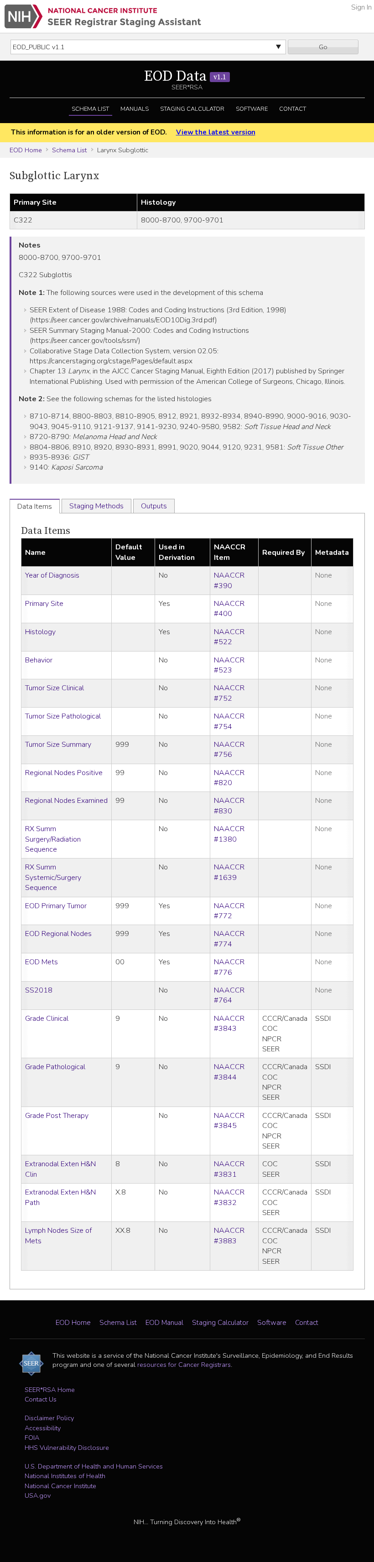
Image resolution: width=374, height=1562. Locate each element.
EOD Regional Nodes (58, 934)
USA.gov (38, 1495)
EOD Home (26, 150)
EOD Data (185, 76)
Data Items (45, 531)
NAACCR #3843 (229, 1024)
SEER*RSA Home (50, 1389)
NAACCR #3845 (229, 1121)
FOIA (32, 1437)
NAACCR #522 (229, 637)
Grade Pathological (55, 1067)
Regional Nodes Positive (64, 773)
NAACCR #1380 (229, 834)
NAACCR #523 (229, 665)
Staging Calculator (192, 109)
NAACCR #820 (229, 778)
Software (252, 109)
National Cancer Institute (60, 1485)
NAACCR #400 (229, 609)
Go (323, 47)
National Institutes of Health (65, 1475)
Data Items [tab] (34, 507)
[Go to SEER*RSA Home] (103, 16)
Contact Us (41, 1399)
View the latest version (215, 132)
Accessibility (43, 1428)
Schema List (90, 109)
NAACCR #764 (229, 995)
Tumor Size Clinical (54, 688)
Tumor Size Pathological (63, 716)
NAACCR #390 (229, 580)
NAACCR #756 (229, 750)
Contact (292, 109)
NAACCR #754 (229, 721)
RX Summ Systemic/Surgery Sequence (53, 877)
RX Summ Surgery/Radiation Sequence (53, 839)
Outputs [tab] (154, 506)
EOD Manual (164, 1322)
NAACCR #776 (229, 967)
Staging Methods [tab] (96, 506)
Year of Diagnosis (52, 575)
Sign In (361, 7)
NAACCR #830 (229, 806)
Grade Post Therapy (56, 1116)
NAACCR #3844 (229, 1072)
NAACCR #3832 (229, 1197)
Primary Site (44, 604)
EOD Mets (41, 962)
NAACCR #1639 (229, 872)
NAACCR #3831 (229, 1169)
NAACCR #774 (229, 939)
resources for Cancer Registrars (184, 1364)
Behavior (38, 660)
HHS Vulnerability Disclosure (67, 1447)
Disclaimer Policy (49, 1417)
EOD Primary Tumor (56, 906)
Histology (40, 632)
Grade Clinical (46, 1019)
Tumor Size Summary (58, 745)
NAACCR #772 (229, 911)
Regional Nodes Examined (66, 801)
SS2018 (38, 990)
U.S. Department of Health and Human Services (94, 1466)
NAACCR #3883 (229, 1236)
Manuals (134, 109)
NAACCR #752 (229, 693)
